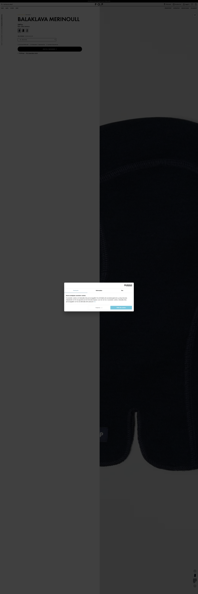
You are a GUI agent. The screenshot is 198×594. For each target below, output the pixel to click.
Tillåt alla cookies (121, 307)
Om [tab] (122, 290)
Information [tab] (99, 290)
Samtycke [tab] (76, 290)
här (95, 301)
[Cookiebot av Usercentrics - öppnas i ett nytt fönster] (125, 285)
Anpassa (98, 307)
